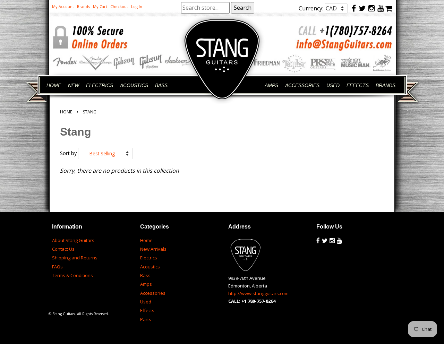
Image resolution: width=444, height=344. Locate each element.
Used (145, 302)
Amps (146, 284)
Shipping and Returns (74, 258)
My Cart (100, 6)
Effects (147, 310)
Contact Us (63, 249)
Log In (136, 6)
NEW (73, 85)
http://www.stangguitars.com (258, 293)
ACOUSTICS (134, 85)
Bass (145, 275)
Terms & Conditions (72, 275)
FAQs (57, 267)
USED (333, 85)
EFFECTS (358, 85)
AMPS (271, 85)
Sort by (68, 153)
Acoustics (150, 267)
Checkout (119, 6)
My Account (63, 6)
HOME (53, 85)
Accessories (152, 293)
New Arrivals (153, 249)
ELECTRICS (99, 85)
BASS (161, 85)
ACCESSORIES (302, 85)
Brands (83, 6)
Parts (145, 319)
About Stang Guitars (73, 240)
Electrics (148, 258)
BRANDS (385, 85)
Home (66, 112)
